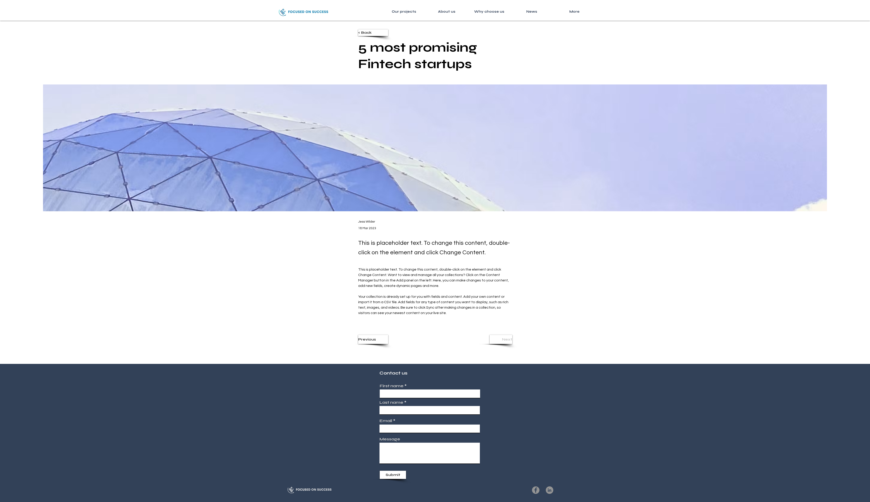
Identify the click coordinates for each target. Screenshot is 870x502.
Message (389, 439)
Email (385, 421)
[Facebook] (535, 490)
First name (392, 386)
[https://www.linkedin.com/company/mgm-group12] (549, 490)
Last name (391, 402)
